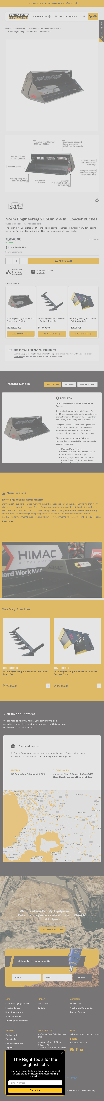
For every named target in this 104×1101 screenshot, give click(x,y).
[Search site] (56, 16)
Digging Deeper (77, 1012)
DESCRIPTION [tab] (52, 384)
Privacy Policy (88, 1090)
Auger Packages (13, 1016)
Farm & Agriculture (14, 1012)
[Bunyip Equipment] (18, 15)
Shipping (9, 1047)
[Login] (84, 16)
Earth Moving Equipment (17, 1004)
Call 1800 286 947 (78, 1042)
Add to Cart (19, 334)
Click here (18, 356)
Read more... (8, 521)
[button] (97, 200)
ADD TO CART (65, 261)
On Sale (41, 1008)
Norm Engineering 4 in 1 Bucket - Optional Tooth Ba (51, 319)
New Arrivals (44, 1004)
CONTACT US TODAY (53, 929)
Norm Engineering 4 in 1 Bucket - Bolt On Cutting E (83, 319)
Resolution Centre (14, 1043)
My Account (11, 1035)
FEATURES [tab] (69, 384)
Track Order (11, 1039)
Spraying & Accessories (16, 1020)
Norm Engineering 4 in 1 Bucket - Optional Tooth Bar (25, 673)
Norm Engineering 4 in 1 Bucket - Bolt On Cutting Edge (75, 673)
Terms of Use (72, 1090)
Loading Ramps (12, 1008)
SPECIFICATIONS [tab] (87, 384)
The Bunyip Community (81, 1008)
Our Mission (76, 1004)
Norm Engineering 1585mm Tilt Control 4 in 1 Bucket (20, 319)
